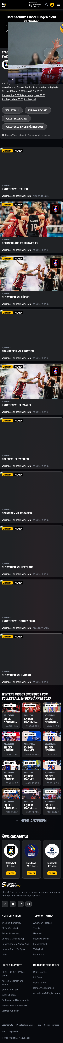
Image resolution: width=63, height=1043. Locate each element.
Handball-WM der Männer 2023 (31, 864)
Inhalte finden (9, 995)
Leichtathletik (40, 944)
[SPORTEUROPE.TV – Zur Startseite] (4, 5)
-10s (49, 52)
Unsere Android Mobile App (15, 944)
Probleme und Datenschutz (15, 1000)
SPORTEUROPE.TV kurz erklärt (13, 974)
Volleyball (38, 949)
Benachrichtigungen (43, 987)
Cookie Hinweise (51, 1025)
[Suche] (46, 4)
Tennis (36, 928)
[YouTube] (13, 904)
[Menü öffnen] (58, 4)
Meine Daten (39, 982)
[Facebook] (28, 904)
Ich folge (37, 977)
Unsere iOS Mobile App (13, 938)
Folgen (10, 873)
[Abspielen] (12, 79)
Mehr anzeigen (34, 820)
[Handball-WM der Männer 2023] (31, 851)
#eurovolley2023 (11, 95)
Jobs (4, 954)
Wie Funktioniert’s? (11, 922)
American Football (42, 922)
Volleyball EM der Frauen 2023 (11, 864)
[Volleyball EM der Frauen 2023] (11, 851)
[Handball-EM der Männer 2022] (52, 851)
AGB (4, 1031)
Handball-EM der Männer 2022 (52, 864)
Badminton (38, 954)
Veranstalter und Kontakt (14, 1005)
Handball (37, 933)
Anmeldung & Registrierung (47, 993)
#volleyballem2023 (12, 99)
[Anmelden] (52, 5)
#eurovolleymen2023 (33, 95)
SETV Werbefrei (10, 928)
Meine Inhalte (40, 972)
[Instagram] (5, 904)
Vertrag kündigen (10, 1010)
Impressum (14, 1031)
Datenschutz (7, 1025)
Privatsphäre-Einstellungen (28, 1025)
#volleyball (30, 99)
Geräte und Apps (10, 989)
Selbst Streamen (10, 933)
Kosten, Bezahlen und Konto (12, 982)
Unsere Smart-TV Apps (13, 949)
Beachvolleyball (41, 938)
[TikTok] (21, 904)
